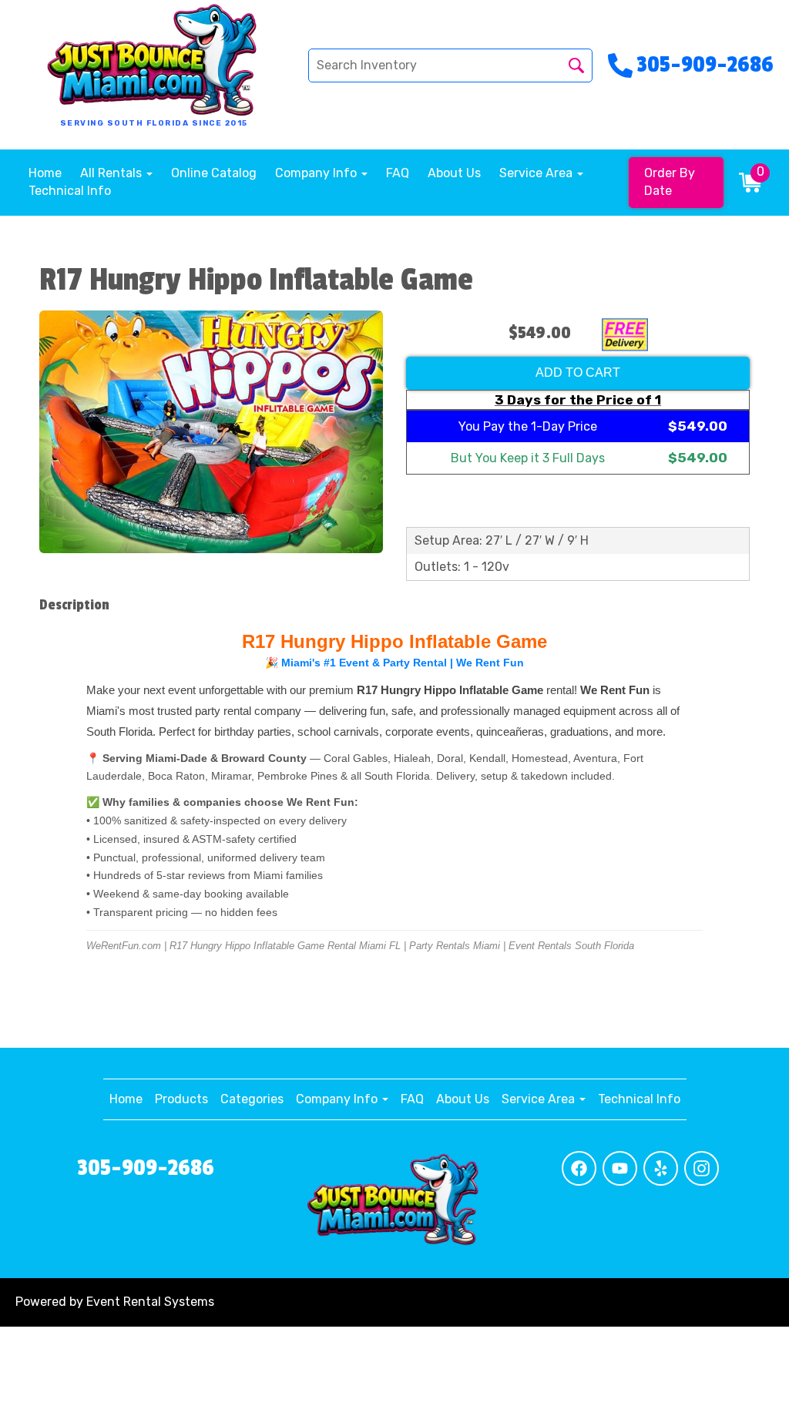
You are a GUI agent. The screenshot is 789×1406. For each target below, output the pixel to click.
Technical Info (70, 190)
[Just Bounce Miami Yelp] (660, 1168)
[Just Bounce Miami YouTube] (620, 1168)
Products (181, 1099)
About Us (454, 173)
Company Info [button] (317, 173)
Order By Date (669, 182)
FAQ (397, 173)
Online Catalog (214, 173)
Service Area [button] (537, 173)
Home (45, 173)
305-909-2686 (145, 1168)
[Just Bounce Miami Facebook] (579, 1168)
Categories (252, 1099)
